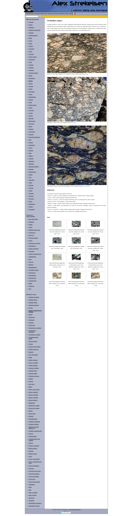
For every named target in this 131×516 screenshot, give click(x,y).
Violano (30, 201)
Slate (30, 490)
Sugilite (30, 174)
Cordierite (31, 67)
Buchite (31, 314)
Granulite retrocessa (34, 376)
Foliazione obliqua (33, 238)
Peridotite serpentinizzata (35, 431)
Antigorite (31, 33)
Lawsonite (31, 110)
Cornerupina (32, 59)
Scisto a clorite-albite (34, 459)
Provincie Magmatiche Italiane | (62, 13)
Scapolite (31, 158)
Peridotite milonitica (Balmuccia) (34, 427)
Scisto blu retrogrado (34, 474)
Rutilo (30, 153)
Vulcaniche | (38, 13)
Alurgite (31, 25)
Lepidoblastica (32, 256)
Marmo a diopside (33, 392)
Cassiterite (31, 49)
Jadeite (30, 107)
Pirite (30, 140)
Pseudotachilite (33, 436)
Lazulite (31, 113)
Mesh (30, 259)
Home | (27, 13)
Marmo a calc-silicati (34, 389)
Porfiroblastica (32, 275)
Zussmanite (32, 209)
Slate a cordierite (33, 492)
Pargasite (31, 134)
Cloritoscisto (32, 325)
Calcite (30, 43)
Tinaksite (31, 185)
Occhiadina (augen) (34, 270)
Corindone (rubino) (33, 73)
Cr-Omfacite (32, 132)
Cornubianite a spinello (34, 334)
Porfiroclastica (32, 278)
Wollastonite (32, 204)
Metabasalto (32, 403)
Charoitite (31, 322)
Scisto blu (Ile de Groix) (35, 471)
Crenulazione (32, 232)
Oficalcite (31, 416)
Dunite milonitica (33, 341)
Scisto (30, 456)
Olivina (30, 126)
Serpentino (31, 161)
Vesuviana (31, 198)
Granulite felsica (33, 371)
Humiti (30, 102)
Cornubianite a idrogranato (32, 331)
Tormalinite (31, 500)
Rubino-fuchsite (33, 453)
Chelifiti (30, 224)
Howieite (31, 99)
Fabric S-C (31, 235)
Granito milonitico (33, 365)
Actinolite (31, 22)
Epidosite (31, 352)
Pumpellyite (32, 145)
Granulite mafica (33, 373)
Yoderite (31, 206)
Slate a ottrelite (32, 495)
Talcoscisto (31, 498)
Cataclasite (31, 320)
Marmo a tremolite (33, 397)
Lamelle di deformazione (35, 254)
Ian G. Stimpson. (86, 186)
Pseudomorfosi (32, 281)
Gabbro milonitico (33, 360)
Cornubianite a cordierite (35, 328)
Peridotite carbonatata (34, 421)
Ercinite (31, 83)
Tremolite (31, 196)
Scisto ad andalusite (34, 465)
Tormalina (31, 193)
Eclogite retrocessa (34, 349)
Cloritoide (31, 65)
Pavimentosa (32, 272)
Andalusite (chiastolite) (34, 30)
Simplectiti (31, 286)
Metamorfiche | (44, 13)
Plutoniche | (32, 13)
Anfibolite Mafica (33, 302)
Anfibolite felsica (33, 300)
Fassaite (31, 86)
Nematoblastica (33, 267)
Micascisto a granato (34, 408)
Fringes (30, 240)
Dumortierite (32, 78)
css (67, 511)
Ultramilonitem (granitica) (35, 503)
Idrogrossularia (32, 105)
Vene (30, 289)
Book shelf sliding (33, 219)
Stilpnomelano (32, 172)
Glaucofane (31, 91)
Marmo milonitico (33, 400)
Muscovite (31, 124)
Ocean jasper (32, 413)
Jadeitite (31, 379)
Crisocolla (31, 54)
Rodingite (31, 451)
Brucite (30, 41)
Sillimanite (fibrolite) (34, 166)
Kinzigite (31, 381)
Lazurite (31, 115)
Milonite (31, 411)
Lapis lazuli (31, 384)
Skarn (30, 487)
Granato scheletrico (34, 248)
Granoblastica (32, 246)
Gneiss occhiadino (33, 362)
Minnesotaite (32, 121)
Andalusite (31, 27)
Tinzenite (31, 188)
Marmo (30, 387)
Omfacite (31, 129)
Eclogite (31, 344)
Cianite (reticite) (33, 57)
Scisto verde (32, 479)
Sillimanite (31, 164)
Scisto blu (31, 468)
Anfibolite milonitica (34, 305)
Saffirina (31, 156)
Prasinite (31, 433)
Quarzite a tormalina (34, 445)
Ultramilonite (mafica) (34, 506)
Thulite (30, 182)
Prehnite (31, 142)
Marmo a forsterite (33, 395)
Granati (30, 94)
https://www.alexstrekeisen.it (75, 509)
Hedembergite (32, 97)
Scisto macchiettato (34, 476)
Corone (30, 227)
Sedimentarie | (51, 13)
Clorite (30, 62)
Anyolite (31, 308)
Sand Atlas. (85, 73)
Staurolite (31, 169)
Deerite (30, 75)
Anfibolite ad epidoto (34, 297)
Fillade (30, 357)
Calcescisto (32, 317)
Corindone (31, 70)
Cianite (30, 51)
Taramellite (31, 180)
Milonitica (31, 264)
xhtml (64, 511)
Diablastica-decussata (34, 230)
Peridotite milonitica (34, 424)
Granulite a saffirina (34, 368)
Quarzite (31, 443)
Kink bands (31, 251)
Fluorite (30, 89)
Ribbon (30, 283)
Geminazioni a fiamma (34, 243)
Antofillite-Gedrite (33, 35)
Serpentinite (32, 484)
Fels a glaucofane (33, 354)
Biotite (30, 38)
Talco (30, 177)
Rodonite (31, 150)
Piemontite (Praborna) (34, 137)
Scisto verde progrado (34, 482)
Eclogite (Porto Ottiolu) (34, 346)
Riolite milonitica (33, 448)
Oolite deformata (33, 419)
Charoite (31, 46)
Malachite (31, 118)
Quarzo (30, 148)
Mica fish (31, 262)
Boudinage (31, 222)
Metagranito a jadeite (34, 405)
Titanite (30, 190)
